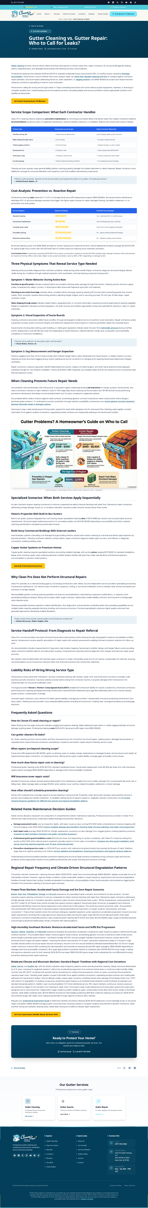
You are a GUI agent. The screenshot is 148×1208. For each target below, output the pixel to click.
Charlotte (30, 932)
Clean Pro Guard (69, 14)
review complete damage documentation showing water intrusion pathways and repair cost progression (89, 827)
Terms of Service (129, 1185)
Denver (20, 966)
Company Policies (116, 1185)
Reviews (92, 14)
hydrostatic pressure (109, 328)
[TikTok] (135, 2)
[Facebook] (108, 2)
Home (39, 14)
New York (22, 894)
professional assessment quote (36, 1001)
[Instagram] (122, 2)
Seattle (31, 966)
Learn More (64, 1114)
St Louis (53, 894)
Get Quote (28, 1116)
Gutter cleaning (17, 66)
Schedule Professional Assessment (28, 566)
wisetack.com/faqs (87, 1199)
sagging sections (83, 79)
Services (57, 14)
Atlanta (22, 932)
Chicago (41, 894)
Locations (81, 14)
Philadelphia (32, 894)
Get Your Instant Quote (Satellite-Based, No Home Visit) (36, 1014)
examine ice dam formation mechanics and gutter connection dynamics (45, 834)
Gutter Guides (103, 14)
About (47, 14)
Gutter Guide (67, 19)
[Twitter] (117, 2)
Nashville (42, 932)
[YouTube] (126, 2)
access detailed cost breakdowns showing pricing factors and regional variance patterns (92, 851)
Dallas (13, 966)
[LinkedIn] (113, 2)
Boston (14, 894)
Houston (14, 932)
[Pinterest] (130, 2)
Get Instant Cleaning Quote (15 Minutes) (29, 101)
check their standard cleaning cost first (90, 77)
